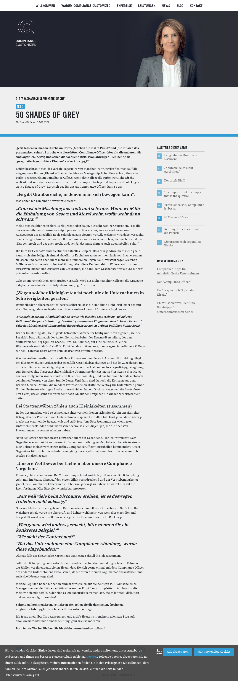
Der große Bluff (174, 180)
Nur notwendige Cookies (214, 652)
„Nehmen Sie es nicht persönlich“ (178, 169)
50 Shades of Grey (176, 217)
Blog (180, 6)
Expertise (124, 6)
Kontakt (196, 6)
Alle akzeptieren (178, 652)
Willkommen (45, 6)
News (166, 6)
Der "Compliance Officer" (174, 282)
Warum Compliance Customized (85, 6)
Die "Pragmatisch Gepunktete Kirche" (40, 98)
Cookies (91, 657)
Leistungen (146, 6)
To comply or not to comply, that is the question (183, 194)
